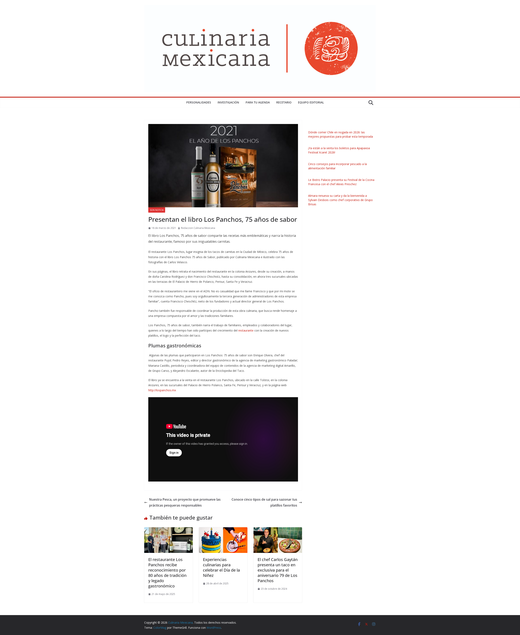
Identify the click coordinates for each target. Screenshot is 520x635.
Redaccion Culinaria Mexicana (198, 228)
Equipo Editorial (311, 102)
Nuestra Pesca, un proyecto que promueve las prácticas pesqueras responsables (185, 502)
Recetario (283, 102)
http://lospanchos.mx (162, 390)
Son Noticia (157, 210)
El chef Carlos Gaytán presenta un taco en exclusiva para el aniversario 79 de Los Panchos (278, 570)
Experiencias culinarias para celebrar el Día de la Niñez (221, 567)
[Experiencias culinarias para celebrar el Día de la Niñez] (223, 530)
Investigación (228, 102)
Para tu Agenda (258, 102)
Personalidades (198, 102)
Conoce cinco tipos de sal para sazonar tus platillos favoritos (264, 502)
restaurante (246, 330)
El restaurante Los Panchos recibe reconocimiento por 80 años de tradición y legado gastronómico (167, 573)
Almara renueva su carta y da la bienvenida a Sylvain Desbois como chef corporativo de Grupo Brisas (340, 200)
